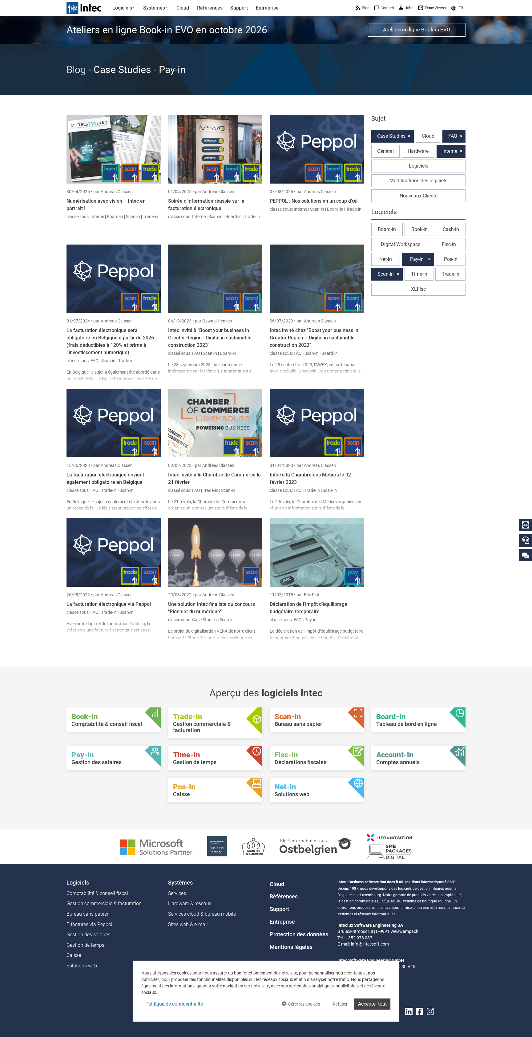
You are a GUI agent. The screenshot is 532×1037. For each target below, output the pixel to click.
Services (177, 893)
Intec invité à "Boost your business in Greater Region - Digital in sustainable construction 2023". (210, 337)
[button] (457, 8)
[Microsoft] (156, 846)
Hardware (418, 151)
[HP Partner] (217, 846)
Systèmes (180, 883)
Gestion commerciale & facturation (104, 903)
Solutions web (81, 966)
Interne (98, 216)
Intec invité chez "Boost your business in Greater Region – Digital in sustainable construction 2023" (314, 337)
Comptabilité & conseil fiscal (97, 893)
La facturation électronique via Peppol (108, 604)
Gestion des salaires (88, 935)
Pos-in (450, 259)
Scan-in (133, 216)
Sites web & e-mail (188, 924)
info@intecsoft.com (370, 944)
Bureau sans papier (87, 914)
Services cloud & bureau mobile (202, 914)
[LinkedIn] (409, 1011)
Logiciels (418, 166)
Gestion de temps (85, 945)
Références (284, 896)
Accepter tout (372, 1004)
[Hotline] (525, 540)
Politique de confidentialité (174, 1004)
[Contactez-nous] (525, 555)
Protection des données (299, 934)
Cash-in (451, 229)
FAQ (95, 360)
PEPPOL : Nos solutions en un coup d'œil (314, 201)
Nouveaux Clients (418, 196)
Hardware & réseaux (190, 903)
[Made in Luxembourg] (253, 846)
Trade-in (150, 216)
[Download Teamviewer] (525, 525)
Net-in (385, 259)
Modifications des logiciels (418, 181)
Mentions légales (291, 947)
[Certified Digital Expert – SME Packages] (389, 846)
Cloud (428, 136)
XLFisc (418, 289)
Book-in (419, 229)
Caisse (73, 955)
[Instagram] (430, 1011)
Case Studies (205, 619)
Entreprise (282, 922)
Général (385, 151)
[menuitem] (123, 8)
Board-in (115, 216)
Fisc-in (449, 244)
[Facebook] (419, 1011)
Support (279, 909)
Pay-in (310, 619)
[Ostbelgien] (316, 846)
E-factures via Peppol (89, 924)
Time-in (419, 274)
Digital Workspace (400, 244)
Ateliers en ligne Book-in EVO (416, 29)
